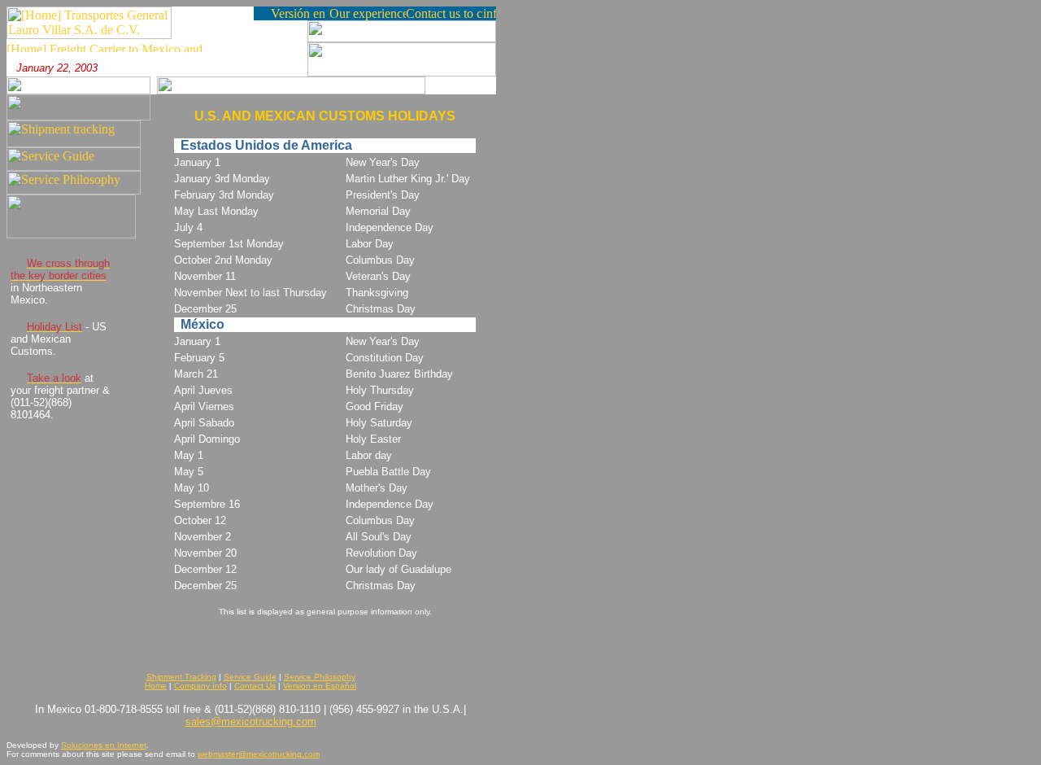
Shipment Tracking (181, 676)
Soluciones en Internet (103, 745)
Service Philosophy (319, 676)
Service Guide (250, 676)
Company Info (200, 685)
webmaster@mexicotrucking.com (259, 754)
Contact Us (255, 685)
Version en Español (319, 685)
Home (156, 685)
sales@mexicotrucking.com (250, 721)
